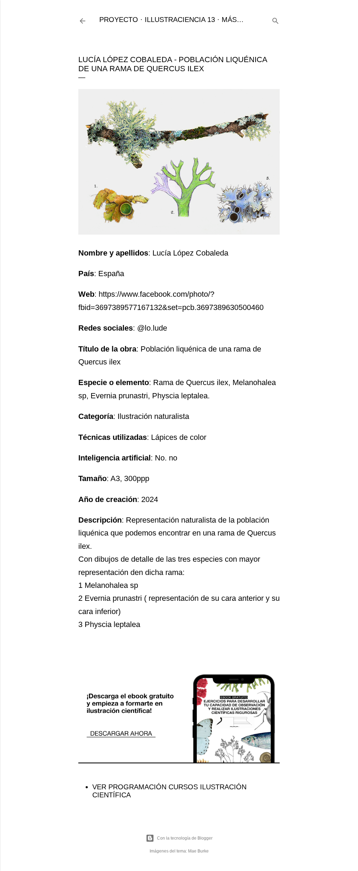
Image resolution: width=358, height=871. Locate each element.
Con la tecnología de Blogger (185, 838)
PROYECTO (118, 19)
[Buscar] (275, 20)
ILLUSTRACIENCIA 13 (180, 19)
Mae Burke (198, 851)
